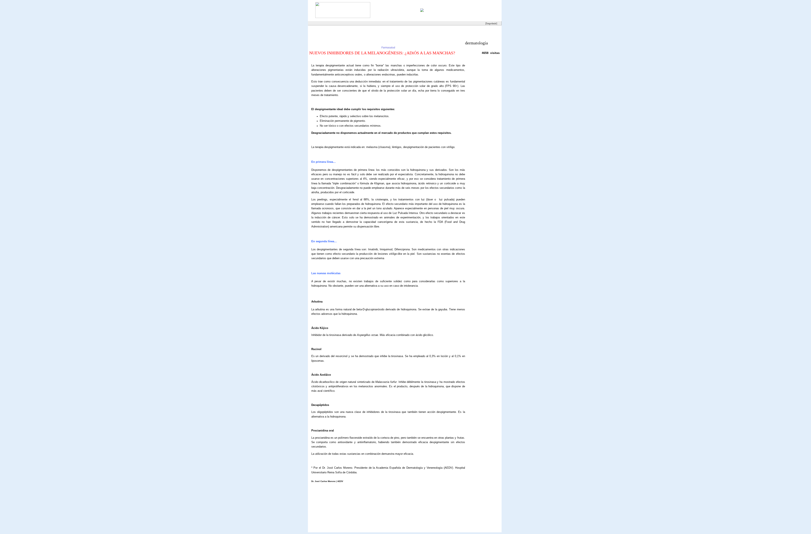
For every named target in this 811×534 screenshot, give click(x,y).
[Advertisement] (385, 34)
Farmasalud (388, 47)
